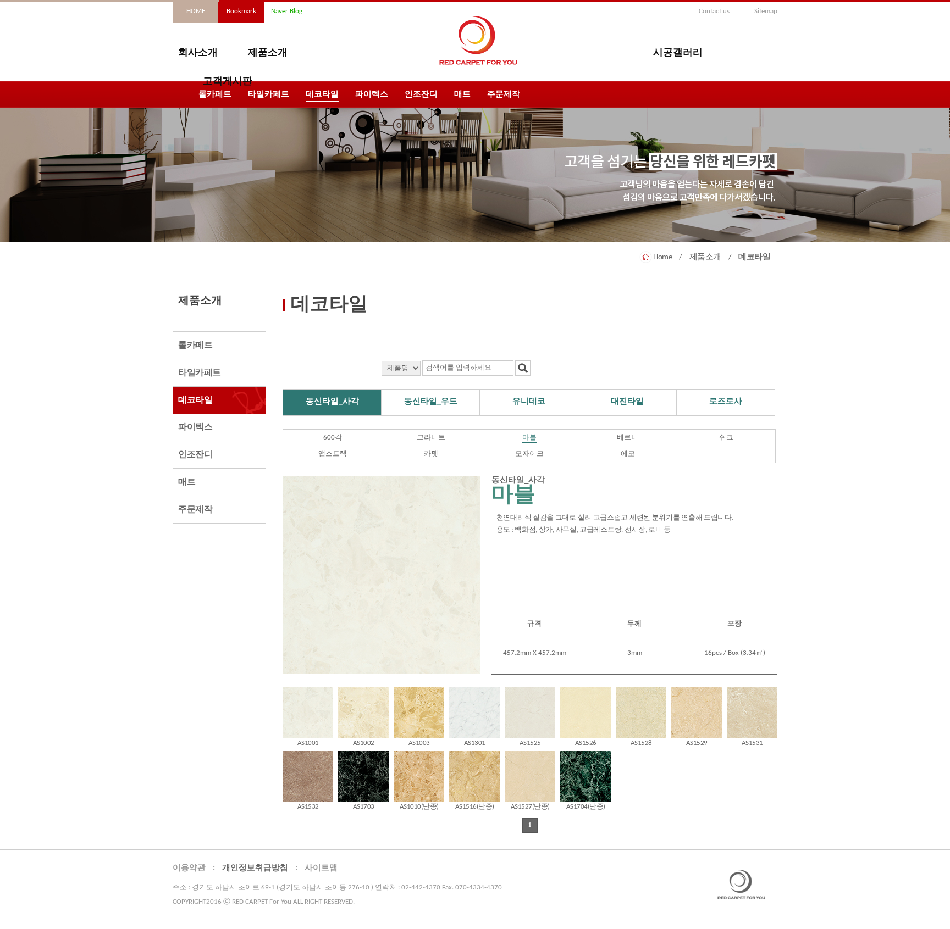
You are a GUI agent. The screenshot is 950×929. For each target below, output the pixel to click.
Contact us (714, 11)
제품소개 (268, 53)
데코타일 (322, 95)
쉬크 (726, 437)
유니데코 (528, 402)
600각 (332, 437)
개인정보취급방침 (255, 868)
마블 (529, 437)
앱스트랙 (332, 454)
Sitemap (765, 11)
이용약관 (189, 868)
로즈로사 (725, 402)
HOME (195, 11)
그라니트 (431, 437)
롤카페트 (214, 95)
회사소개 (198, 53)
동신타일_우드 (430, 402)
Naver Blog (286, 11)
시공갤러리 (678, 53)
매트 (462, 95)
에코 (628, 454)
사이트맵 (321, 868)
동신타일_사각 (332, 402)
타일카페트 (268, 95)
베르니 (627, 437)
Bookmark (241, 11)
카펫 (431, 454)
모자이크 (529, 454)
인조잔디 (421, 95)
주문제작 (503, 95)
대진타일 (627, 402)
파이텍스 (371, 95)
